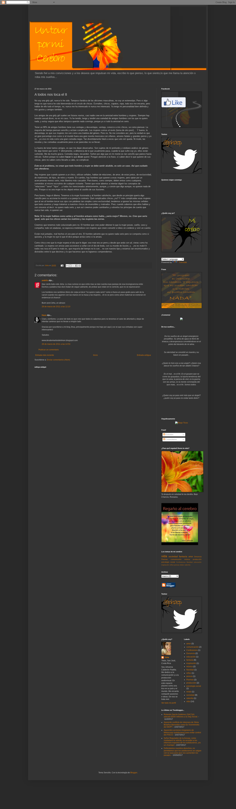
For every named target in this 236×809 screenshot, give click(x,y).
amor (190, 556)
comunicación (176, 559)
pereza (176, 565)
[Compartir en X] (73, 265)
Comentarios (171, 439)
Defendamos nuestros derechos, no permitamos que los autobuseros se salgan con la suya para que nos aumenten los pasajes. (182, 751)
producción (197, 559)
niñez (172, 565)
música (187, 559)
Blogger (133, 772)
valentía (187, 565)
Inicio (95, 355)
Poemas (164, 559)
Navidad (190, 562)
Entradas (169, 435)
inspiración (165, 565)
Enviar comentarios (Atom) (58, 360)
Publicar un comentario (49, 350)
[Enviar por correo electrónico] (67, 265)
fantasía (183, 556)
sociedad (173, 556)
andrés (45, 280)
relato (182, 565)
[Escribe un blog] (70, 265)
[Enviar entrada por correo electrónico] (62, 265)
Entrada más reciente (44, 355)
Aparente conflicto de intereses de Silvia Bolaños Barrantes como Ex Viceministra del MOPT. (181, 724)
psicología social (168, 562)
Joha (167, 657)
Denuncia (197, 557)
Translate (183, 262)
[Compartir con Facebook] (76, 265)
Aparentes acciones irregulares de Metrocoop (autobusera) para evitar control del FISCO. (182, 732)
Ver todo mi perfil (168, 703)
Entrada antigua (144, 355)
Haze (44, 315)
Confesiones (180, 562)
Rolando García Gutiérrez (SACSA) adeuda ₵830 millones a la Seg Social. (181, 715)
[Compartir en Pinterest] (79, 265)
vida (164, 556)
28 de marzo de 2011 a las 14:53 (56, 344)
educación (197, 562)
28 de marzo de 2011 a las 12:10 (56, 306)
